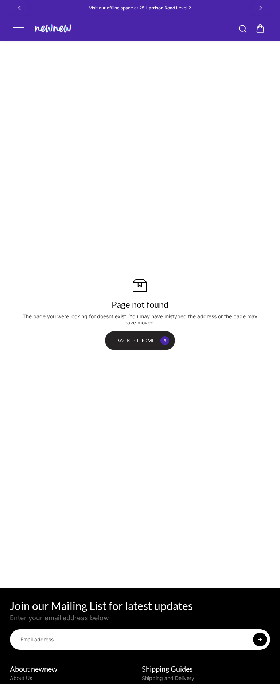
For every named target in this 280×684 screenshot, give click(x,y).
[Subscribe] (260, 639)
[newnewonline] (53, 28)
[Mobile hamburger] (20, 29)
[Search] (242, 29)
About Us (21, 678)
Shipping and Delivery (168, 678)
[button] (260, 29)
